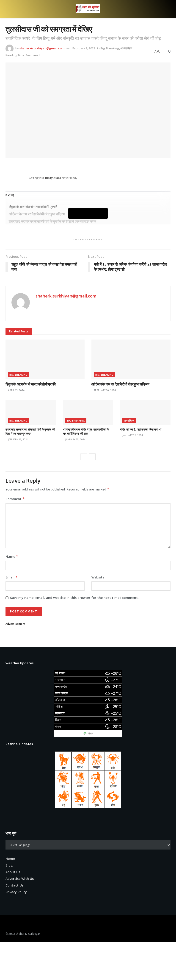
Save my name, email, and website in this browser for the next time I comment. (74, 597)
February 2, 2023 (83, 48)
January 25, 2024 (75, 439)
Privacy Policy (16, 892)
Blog (9, 865)
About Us (13, 872)
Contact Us (14, 885)
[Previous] (83, 456)
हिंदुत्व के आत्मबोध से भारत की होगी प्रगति (33, 206)
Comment (15, 499)
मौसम (90, 733)
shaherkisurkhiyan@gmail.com (41, 48)
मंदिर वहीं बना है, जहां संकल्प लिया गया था (140, 429)
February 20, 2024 (104, 390)
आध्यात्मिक (126, 48)
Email (12, 577)
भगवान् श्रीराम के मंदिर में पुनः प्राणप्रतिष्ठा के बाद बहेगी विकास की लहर (86, 432)
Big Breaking (109, 48)
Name (12, 556)
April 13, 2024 (16, 390)
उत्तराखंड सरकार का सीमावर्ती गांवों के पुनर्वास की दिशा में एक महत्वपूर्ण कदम (52, 221)
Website (97, 577)
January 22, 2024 (132, 435)
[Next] (92, 456)
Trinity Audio (53, 178)
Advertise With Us (20, 878)
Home (10, 858)
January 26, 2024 (17, 439)
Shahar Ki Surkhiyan (28, 934)
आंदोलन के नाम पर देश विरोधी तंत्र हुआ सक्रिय (120, 384)
